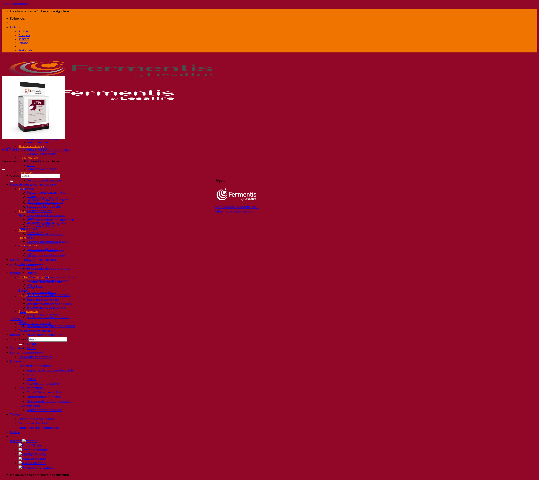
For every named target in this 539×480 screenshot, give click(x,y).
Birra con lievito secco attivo (48, 268)
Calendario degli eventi (35, 323)
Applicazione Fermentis (44, 410)
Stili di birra (35, 286)
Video (31, 379)
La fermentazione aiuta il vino (49, 304)
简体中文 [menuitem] (24, 39)
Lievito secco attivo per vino (48, 295)
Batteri (32, 273)
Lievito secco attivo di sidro (45, 234)
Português (45, 467)
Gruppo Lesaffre (38, 142)
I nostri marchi (28, 157)
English (38, 445)
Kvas (30, 339)
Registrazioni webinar (41, 292)
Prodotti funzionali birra (44, 282)
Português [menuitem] (26, 50)
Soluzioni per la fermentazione (33, 260)
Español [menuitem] (24, 43)
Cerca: (15, 176)
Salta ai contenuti (15, 4)
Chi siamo (26, 189)
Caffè (31, 348)
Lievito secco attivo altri (45, 335)
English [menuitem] (23, 31)
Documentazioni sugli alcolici (49, 401)
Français (41, 450)
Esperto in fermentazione (46, 193)
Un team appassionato (45, 202)
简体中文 (40, 454)
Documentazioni (31, 388)
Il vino (22, 211)
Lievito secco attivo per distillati (51, 326)
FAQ (30, 375)
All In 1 (31, 165)
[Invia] (20, 344)
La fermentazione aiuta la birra (50, 277)
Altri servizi (26, 173)
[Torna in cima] (3, 169)
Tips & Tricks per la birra (43, 300)
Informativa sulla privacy (234, 211)
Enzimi (31, 299)
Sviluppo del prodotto (42, 154)
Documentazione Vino (44, 397)
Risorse (15, 273)
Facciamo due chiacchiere (39, 428)
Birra (22, 264)
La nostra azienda (23, 184)
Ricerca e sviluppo (32, 215)
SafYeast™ (35, 233)
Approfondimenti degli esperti (50, 370)
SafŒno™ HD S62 (24, 149)
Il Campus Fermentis (42, 198)
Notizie (15, 335)
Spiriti (22, 238)
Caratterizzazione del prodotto (48, 150)
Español (40, 459)
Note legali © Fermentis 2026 (237, 207)
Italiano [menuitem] (24, 46)
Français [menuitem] (24, 35)
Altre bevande (29, 330)
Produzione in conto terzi (45, 251)
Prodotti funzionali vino (44, 308)
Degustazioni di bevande (44, 180)
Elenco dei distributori (35, 423)
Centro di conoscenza (35, 366)
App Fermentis (28, 311)
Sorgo (31, 344)
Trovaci (15, 319)
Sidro (22, 313)
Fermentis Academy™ (42, 169)
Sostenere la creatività (44, 207)
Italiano (15, 27)
